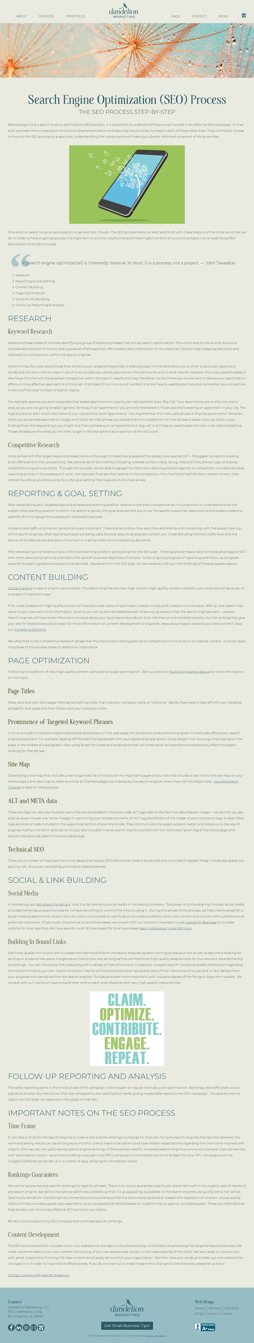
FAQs (199, 1313)
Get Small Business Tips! (127, 1325)
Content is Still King (30, 629)
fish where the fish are (53, 904)
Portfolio (232, 1308)
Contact (213, 1313)
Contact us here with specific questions (38, 1275)
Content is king (20, 588)
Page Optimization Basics (189, 672)
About (200, 1308)
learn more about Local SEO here (166, 928)
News (227, 1313)
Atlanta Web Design (155, 1335)
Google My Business (200, 922)
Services (214, 1308)
